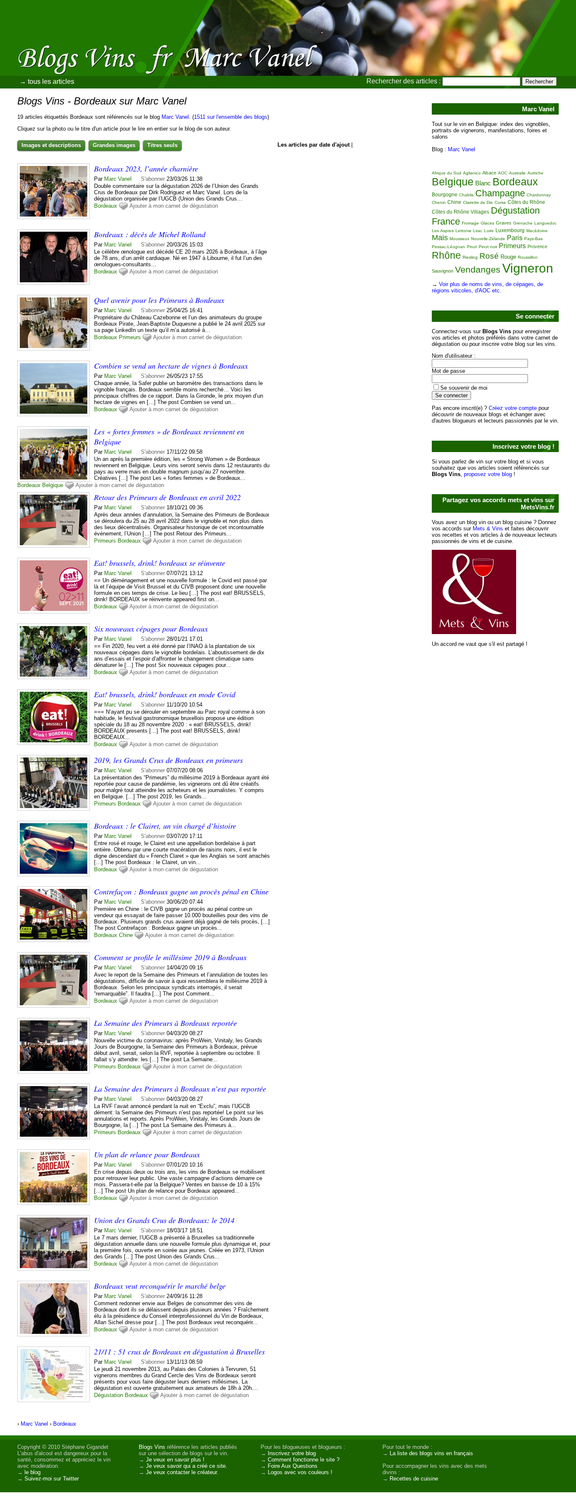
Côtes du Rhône (526, 202)
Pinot (472, 246)
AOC (502, 173)
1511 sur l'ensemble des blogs (230, 117)
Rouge (508, 257)
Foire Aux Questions (293, 1466)
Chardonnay (539, 195)
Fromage (470, 223)
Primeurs (130, 337)
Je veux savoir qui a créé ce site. (186, 1466)
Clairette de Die (478, 202)
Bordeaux (105, 206)
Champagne (500, 193)
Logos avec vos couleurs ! (300, 1472)
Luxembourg (510, 230)
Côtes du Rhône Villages (460, 212)
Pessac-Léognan (448, 246)
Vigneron (527, 268)
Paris (514, 237)
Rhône (446, 255)
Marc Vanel (175, 117)
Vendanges (478, 269)
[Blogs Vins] (90, 44)
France (446, 221)
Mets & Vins (488, 528)
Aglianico (472, 173)
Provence (537, 246)
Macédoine (537, 230)
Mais (440, 237)
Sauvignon (442, 270)
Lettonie (463, 230)
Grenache (523, 223)
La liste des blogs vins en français (431, 1453)
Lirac (477, 230)
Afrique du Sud (446, 173)
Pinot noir (488, 246)
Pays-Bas (533, 238)
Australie (517, 173)
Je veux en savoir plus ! (175, 1459)
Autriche (536, 173)
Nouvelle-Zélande (488, 238)
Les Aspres (443, 230)
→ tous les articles (46, 81)
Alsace (489, 172)
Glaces (487, 223)
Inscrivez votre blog (292, 1453)
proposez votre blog (488, 474)
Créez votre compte (513, 408)
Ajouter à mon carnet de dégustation (173, 206)
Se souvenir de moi (463, 388)
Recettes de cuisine (414, 1478)
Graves (503, 222)
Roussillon (528, 257)
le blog (32, 1472)
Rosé (489, 256)
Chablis (466, 195)
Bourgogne (445, 195)
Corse (500, 202)
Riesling (470, 257)
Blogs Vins (152, 1447)
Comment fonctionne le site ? (303, 1459)
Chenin (439, 202)
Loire (489, 230)
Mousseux (459, 238)
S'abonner (153, 179)
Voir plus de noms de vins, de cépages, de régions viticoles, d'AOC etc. (487, 287)
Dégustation (108, 1395)
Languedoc (545, 223)
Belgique (52, 485)
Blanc (483, 183)
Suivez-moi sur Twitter (51, 1478)
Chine (126, 935)
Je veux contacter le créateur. (182, 1472)
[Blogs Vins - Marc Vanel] (383, 61)
